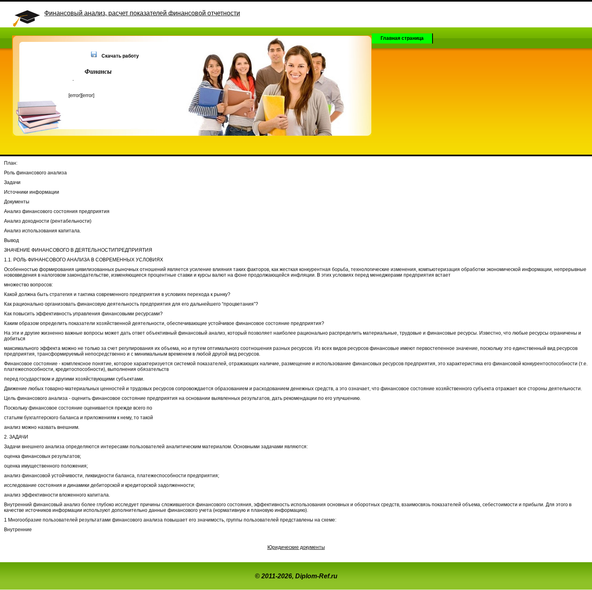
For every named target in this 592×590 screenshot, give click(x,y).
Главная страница (402, 38)
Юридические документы (296, 547)
